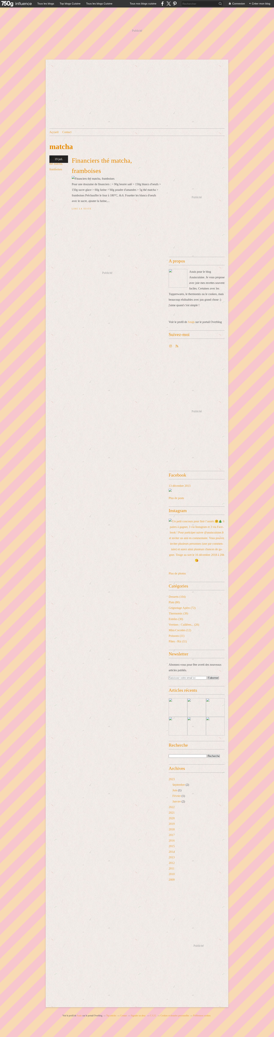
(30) (176, 619)
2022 (172, 807)
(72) (182, 607)
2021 (172, 812)
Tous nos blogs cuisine (143, 3)
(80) (174, 602)
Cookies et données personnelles (174, 1015)
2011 (171, 868)
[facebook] (162, 3)
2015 (172, 846)
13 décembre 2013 (179, 485)
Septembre (178, 784)
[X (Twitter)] (168, 3)
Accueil (54, 132)
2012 (172, 862)
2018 (172, 829)
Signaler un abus (138, 1015)
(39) (178, 613)
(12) (180, 630)
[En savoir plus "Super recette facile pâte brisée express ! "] (215, 726)
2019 (172, 823)
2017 (172, 835)
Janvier (176, 801)
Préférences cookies (202, 1015)
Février (176, 795)
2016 (172, 840)
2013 (172, 857)
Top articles (111, 1015)
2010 (172, 874)
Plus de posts (176, 498)
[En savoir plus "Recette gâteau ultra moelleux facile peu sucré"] (178, 707)
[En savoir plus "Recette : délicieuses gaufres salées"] (196, 726)
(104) (177, 596)
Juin (174, 790)
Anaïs (191, 322)
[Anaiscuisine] (178, 278)
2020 (172, 818)
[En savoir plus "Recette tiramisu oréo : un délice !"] (178, 726)
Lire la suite (82, 209)
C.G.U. (153, 1015)
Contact (66, 132)
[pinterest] (174, 3)
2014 (172, 851)
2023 (172, 779)
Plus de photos (177, 573)
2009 (172, 879)
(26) (184, 624)
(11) (176, 635)
